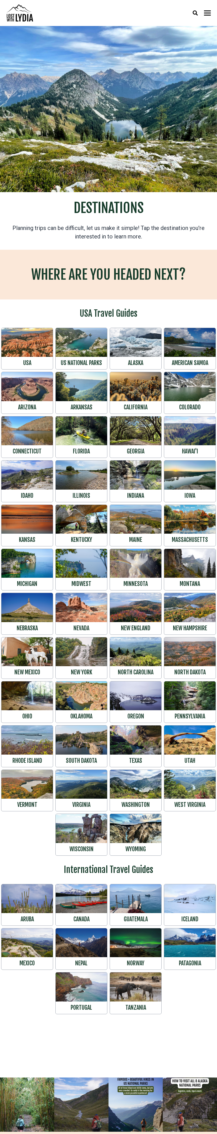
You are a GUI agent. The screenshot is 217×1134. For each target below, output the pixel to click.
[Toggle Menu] (207, 13)
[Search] (195, 13)
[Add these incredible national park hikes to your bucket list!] (135, 1104)
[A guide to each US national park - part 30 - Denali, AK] (81, 1104)
